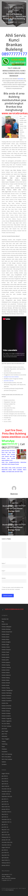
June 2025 (4, 801)
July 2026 (4, 776)
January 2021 (5, 840)
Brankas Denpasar (18, 7)
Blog (3, 621)
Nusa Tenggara (5, 739)
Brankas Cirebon (6, 647)
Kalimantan (4, 736)
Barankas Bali (5, 619)
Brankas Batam (5, 637)
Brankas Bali (8, 7)
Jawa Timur (4, 733)
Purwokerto (4, 751)
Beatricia (7, 22)
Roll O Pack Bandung (7, 754)
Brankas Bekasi (5, 639)
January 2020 (5, 865)
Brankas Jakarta (5, 657)
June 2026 (4, 778)
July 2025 (4, 799)
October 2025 (5, 794)
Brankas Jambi (5, 660)
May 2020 (4, 855)
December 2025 (5, 789)
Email (3, 570)
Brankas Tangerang (6, 718)
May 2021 (4, 829)
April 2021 (4, 832)
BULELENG (20, 78)
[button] (25, 2)
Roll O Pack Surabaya (7, 759)
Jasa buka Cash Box (9, 380)
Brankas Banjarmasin (7, 631)
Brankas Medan (5, 685)
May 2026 (4, 781)
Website (4, 578)
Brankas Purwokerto (7, 700)
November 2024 (6, 811)
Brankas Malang (6, 677)
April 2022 (4, 817)
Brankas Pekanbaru (6, 695)
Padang (3, 741)
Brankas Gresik (5, 654)
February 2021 (5, 837)
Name (4, 563)
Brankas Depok (5, 652)
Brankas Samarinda (6, 705)
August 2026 (5, 773)
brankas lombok (5, 670)
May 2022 (4, 814)
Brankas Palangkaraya (7, 690)
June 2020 (4, 852)
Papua (3, 746)
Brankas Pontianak (6, 698)
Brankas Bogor (5, 644)
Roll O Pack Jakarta (6, 756)
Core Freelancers (9, 890)
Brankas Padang (6, 688)
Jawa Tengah (5, 731)
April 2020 (4, 857)
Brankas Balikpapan (6, 626)
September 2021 (6, 822)
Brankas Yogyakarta (6, 721)
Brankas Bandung (6, 629)
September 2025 (6, 796)
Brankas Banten (5, 634)
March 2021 (4, 834)
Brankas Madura (6, 672)
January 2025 (5, 809)
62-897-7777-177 (7, 880)
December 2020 (5, 842)
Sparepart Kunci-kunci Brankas (11, 376)
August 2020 (5, 847)
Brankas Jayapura (6, 662)
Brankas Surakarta (6, 716)
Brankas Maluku (5, 680)
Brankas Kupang (6, 665)
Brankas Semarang (6, 708)
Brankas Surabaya (14, 10)
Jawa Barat (4, 728)
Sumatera (4, 764)
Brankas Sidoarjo (6, 711)
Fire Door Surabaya (6, 726)
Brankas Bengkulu (6, 642)
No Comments (21, 22)
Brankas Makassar (6, 675)
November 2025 (6, 791)
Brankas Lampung (6, 667)
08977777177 (14, 54)
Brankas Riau (5, 703)
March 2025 (4, 806)
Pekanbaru (4, 749)
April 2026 (4, 783)
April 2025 (4, 804)
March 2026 (4, 786)
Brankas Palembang (6, 693)
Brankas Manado (6, 682)
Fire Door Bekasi (6, 723)
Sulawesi (4, 762)
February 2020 (5, 862)
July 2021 (4, 824)
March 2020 (4, 860)
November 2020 (6, 845)
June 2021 (4, 827)
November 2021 (6, 819)
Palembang (4, 744)
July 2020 (4, 850)
